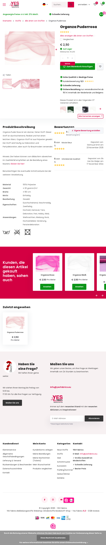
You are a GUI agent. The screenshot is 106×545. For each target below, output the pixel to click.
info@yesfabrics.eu (60, 387)
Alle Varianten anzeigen (90, 116)
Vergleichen (68, 39)
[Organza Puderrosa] (63, 110)
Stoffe (18, 20)
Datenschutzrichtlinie (12, 468)
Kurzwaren (61, 466)
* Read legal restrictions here (61, 424)
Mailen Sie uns (12, 402)
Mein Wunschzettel (41, 464)
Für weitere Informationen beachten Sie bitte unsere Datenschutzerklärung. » (53, 542)
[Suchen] (71, 5)
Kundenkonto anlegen (43, 449)
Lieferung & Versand (12, 460)
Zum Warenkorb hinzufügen (80, 66)
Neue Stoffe (62, 449)
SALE (59, 458)
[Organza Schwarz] (85, 110)
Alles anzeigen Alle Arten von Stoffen (76, 35)
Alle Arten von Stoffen (35, 20)
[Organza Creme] (93, 110)
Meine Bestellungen (41, 454)
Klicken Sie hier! (17, 163)
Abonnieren (94, 418)
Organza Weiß (79, 275)
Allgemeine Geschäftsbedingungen (13, 455)
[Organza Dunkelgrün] (70, 110)
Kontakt (6, 472)
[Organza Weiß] (78, 110)
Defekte (60, 478)
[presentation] (4, 49)
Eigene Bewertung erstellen (87, 130)
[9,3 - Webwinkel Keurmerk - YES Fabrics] (53, 526)
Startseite (7, 20)
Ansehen (47, 286)
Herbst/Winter (63, 474)
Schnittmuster (63, 462)
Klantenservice (9, 449)
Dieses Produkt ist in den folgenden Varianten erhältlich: (77, 101)
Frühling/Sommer (65, 470)
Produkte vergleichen (42, 468)
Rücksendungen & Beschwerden (17, 464)
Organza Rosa (47, 275)
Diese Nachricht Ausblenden (53, 538)
